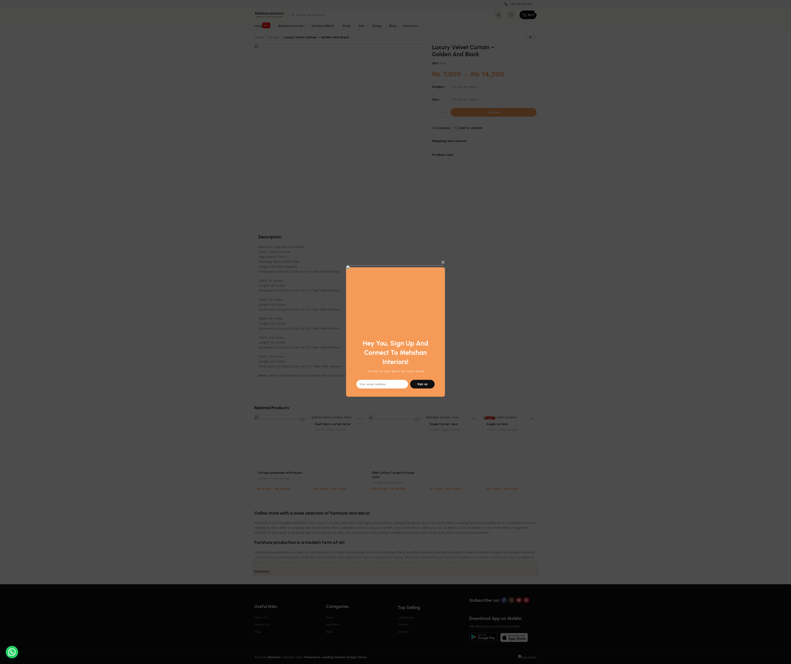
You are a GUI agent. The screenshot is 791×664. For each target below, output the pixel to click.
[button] (12, 652)
